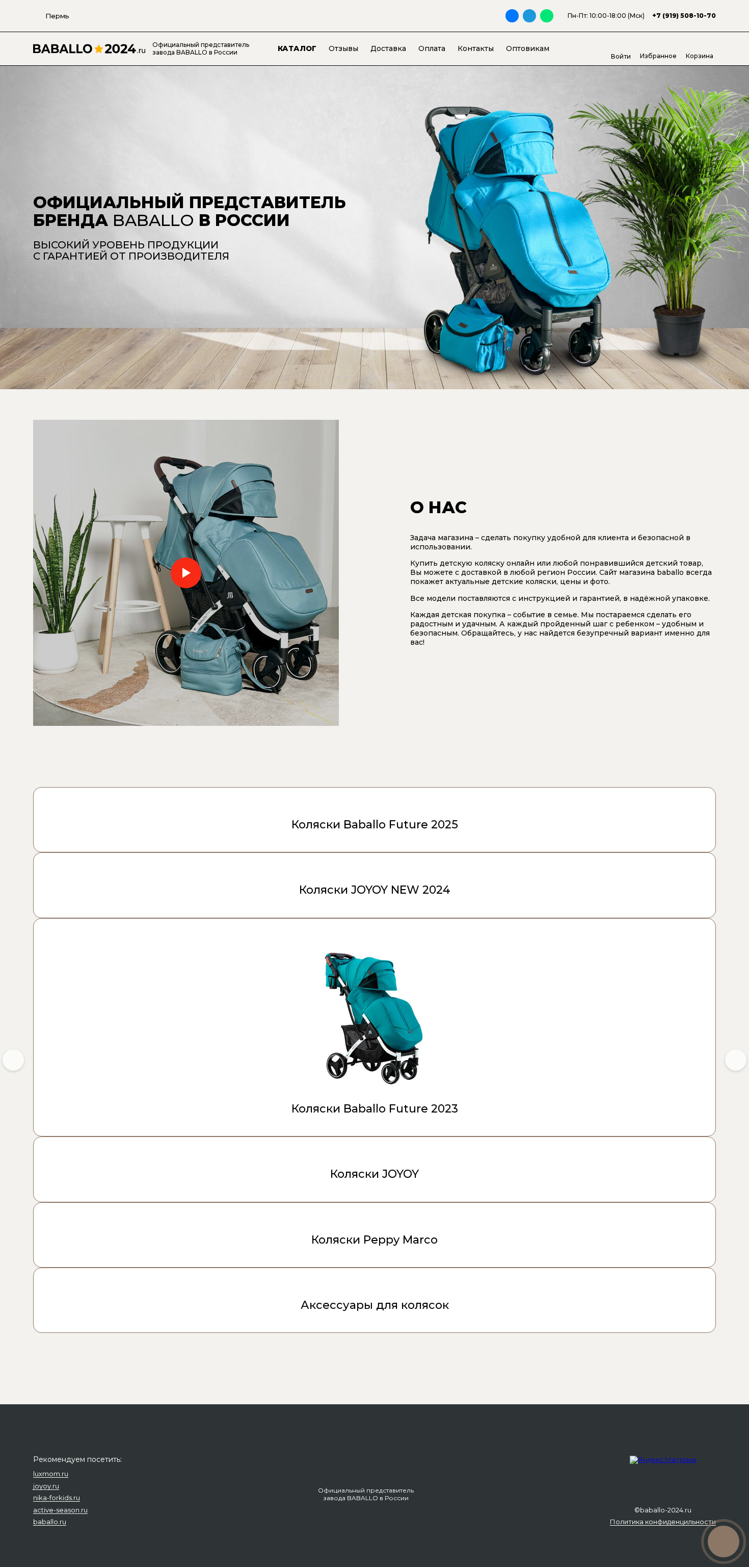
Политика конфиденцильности (663, 1522)
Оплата (431, 48)
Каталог (297, 48)
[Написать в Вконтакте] (512, 15)
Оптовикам (527, 48)
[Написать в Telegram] (529, 15)
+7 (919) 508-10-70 (684, 15)
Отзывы (343, 48)
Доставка (388, 48)
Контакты (476, 48)
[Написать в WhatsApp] (546, 15)
